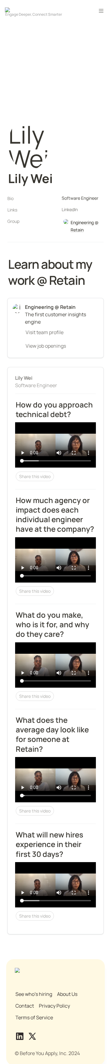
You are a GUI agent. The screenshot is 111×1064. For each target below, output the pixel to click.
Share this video (35, 476)
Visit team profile (45, 332)
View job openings (46, 345)
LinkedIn (70, 209)
